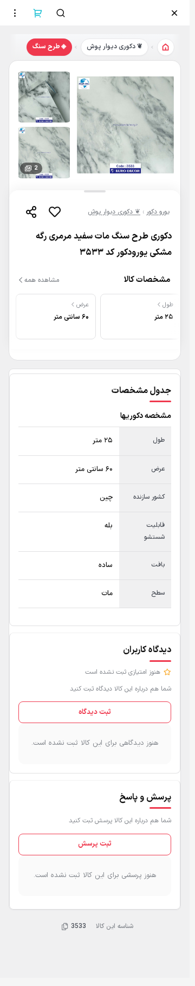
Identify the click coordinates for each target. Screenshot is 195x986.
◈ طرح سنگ (49, 46)
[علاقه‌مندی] (55, 212)
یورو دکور (158, 212)
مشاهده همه (41, 280)
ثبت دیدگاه (95, 712)
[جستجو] (61, 13)
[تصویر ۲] (44, 97)
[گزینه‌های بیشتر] (15, 13)
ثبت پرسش (95, 844)
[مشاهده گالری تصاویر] (125, 125)
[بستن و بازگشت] (174, 13)
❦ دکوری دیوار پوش (114, 46)
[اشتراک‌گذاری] (31, 212)
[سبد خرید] (38, 13)
